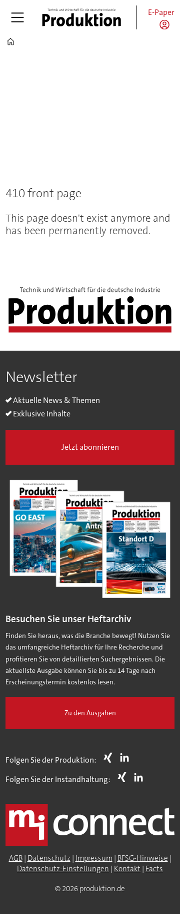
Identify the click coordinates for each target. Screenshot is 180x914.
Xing (110, 758)
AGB (15, 858)
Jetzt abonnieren (90, 447)
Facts (154, 869)
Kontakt (127, 869)
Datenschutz (49, 858)
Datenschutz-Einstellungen (63, 869)
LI (127, 758)
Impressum (94, 858)
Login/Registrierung (167, 24)
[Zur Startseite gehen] (82, 17)
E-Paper (161, 12)
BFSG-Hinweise (143, 858)
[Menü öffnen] (17, 17)
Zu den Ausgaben (90, 713)
